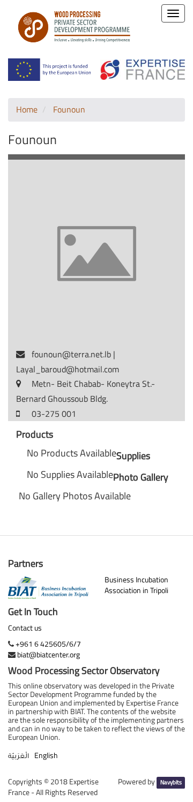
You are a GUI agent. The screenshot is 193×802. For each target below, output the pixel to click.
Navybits (171, 782)
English (46, 755)
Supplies (133, 456)
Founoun (69, 109)
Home (27, 109)
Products (34, 434)
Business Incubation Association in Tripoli (136, 585)
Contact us (25, 628)
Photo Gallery (140, 477)
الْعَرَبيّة (18, 757)
